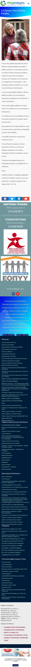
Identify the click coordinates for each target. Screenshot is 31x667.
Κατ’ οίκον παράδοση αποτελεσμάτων (13, 550)
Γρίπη (3, 403)
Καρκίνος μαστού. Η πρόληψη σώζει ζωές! (14, 569)
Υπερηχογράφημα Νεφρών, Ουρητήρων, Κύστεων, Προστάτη (14, 481)
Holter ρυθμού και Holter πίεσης (11, 414)
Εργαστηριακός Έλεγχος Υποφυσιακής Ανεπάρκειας (13, 597)
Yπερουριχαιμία (6, 573)
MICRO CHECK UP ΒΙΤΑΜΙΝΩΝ (11, 398)
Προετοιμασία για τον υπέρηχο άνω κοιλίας (15, 487)
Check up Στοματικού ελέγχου (11, 361)
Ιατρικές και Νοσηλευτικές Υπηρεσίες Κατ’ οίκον (14, 408)
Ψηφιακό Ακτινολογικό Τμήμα (11, 431)
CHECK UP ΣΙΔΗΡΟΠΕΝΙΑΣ (10, 381)
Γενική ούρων (6, 479)
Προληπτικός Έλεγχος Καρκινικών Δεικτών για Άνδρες (15, 372)
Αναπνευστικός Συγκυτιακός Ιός (11, 405)
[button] (28, 3)
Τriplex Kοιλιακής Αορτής (9, 489)
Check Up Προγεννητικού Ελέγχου (12, 363)
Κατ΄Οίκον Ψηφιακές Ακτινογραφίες (13, 543)
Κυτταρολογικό (6, 453)
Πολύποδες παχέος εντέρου (10, 571)
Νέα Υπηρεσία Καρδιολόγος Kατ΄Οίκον (13, 538)
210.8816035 (15, 226)
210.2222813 (15, 211)
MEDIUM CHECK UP (7, 420)
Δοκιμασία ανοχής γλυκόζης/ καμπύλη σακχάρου (13, 494)
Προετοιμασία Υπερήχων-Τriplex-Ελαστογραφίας (12, 512)
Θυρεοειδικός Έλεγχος (8, 354)
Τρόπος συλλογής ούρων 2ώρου (11, 520)
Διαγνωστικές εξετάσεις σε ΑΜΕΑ (12, 545)
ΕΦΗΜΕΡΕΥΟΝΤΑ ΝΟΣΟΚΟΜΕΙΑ (14, 627)
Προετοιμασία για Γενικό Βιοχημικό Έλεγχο (15, 509)
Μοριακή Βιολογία (7, 455)
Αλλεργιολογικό (6, 469)
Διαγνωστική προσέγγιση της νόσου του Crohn (14, 594)
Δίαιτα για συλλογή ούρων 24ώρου (12, 522)
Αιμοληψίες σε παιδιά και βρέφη (11, 548)
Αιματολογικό (6, 460)
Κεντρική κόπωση (7, 583)
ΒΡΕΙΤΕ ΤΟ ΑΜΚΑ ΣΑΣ (11, 632)
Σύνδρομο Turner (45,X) (9, 585)
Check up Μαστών (7, 351)
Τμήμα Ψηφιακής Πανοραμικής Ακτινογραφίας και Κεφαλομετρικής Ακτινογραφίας (13, 437)
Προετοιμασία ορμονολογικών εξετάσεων (14, 507)
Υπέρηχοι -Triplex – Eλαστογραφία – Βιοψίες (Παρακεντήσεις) (15, 446)
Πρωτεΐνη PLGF (6, 587)
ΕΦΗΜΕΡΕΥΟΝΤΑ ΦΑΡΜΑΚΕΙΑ (14, 630)
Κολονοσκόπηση (7, 476)
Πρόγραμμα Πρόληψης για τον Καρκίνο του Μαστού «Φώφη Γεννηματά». (15, 395)
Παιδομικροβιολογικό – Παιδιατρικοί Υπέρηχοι (12, 450)
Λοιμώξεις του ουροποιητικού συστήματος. (15, 515)
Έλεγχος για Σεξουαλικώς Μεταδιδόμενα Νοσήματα (14, 368)
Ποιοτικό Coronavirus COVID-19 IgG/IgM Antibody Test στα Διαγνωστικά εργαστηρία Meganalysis (15, 388)
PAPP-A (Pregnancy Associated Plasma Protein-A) (14, 590)
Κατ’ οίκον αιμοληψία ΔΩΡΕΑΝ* (11, 552)
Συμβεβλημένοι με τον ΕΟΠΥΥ (11, 555)
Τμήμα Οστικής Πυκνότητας (10, 441)
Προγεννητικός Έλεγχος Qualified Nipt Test (15, 416)
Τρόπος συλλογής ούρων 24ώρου (12, 517)
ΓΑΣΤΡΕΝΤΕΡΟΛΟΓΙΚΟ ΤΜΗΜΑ (11, 425)
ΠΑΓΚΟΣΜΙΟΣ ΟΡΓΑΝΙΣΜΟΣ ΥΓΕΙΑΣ (16, 635)
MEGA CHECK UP (7, 418)
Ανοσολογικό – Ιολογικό (9, 467)
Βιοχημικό (5, 462)
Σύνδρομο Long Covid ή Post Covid (12, 392)
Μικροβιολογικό (6, 457)
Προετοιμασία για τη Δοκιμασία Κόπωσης (14, 492)
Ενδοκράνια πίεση (7, 578)
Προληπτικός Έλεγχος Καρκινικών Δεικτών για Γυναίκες (15, 375)
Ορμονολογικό (6, 464)
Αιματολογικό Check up (9, 342)
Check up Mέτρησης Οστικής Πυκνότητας (14, 358)
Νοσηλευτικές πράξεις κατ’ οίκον (12, 411)
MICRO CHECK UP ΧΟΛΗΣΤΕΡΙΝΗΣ (12, 401)
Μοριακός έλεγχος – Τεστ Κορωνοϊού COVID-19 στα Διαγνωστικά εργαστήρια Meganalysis (15, 384)
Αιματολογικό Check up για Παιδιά (12, 347)
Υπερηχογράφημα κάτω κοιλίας (11, 485)
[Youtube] (17, 294)
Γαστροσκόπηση (7, 564)
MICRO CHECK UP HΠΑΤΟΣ (10, 365)
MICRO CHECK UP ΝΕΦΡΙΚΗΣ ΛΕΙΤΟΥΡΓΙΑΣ (15, 379)
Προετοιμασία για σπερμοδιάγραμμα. (13, 504)
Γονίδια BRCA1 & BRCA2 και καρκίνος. (13, 576)
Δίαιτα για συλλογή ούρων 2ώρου (12, 524)
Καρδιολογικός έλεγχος (9, 356)
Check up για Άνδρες (8, 345)
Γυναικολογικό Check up (9, 349)
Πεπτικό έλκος (6, 562)
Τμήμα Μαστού (6, 433)
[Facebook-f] (13, 294)
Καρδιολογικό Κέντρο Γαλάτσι (11, 443)
